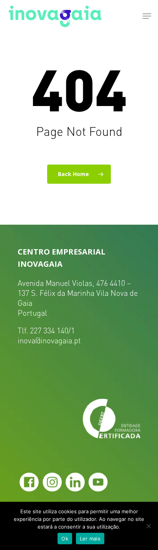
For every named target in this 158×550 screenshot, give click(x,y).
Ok (64, 538)
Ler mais (90, 538)
